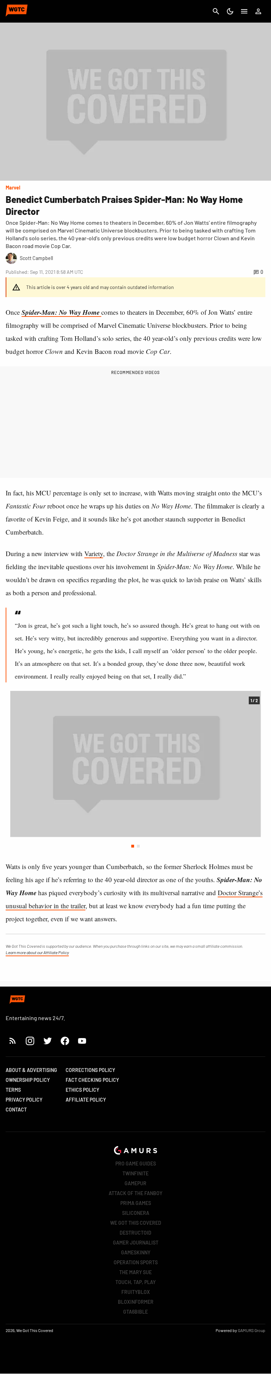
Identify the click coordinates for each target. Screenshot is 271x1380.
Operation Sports (136, 1262)
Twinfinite (135, 1173)
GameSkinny (135, 1252)
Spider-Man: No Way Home (61, 312)
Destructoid (135, 1233)
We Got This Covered (135, 1223)
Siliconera (135, 1213)
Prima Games (135, 1203)
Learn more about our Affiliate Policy (37, 952)
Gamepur (135, 1183)
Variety (93, 553)
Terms (13, 1090)
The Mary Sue (135, 1272)
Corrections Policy (90, 1070)
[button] (132, 846)
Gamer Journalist (135, 1243)
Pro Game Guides (135, 1164)
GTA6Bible (135, 1312)
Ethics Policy (82, 1090)
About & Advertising (31, 1070)
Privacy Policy (24, 1100)
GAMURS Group (251, 1330)
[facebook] (65, 1041)
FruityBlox (135, 1292)
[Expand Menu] (244, 11)
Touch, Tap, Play (135, 1282)
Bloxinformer (135, 1302)
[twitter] (47, 1041)
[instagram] (30, 1041)
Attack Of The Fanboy (135, 1193)
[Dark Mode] (230, 11)
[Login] (258, 11)
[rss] (13, 1041)
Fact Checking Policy (92, 1080)
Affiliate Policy (86, 1100)
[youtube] (82, 1041)
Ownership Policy (28, 1080)
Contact (16, 1110)
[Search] (216, 11)
